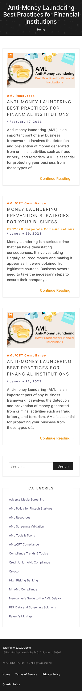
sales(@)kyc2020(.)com (17, 647)
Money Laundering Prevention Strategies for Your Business (38, 215)
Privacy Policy (51, 674)
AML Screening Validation (26, 526)
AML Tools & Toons (22, 535)
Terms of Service (26, 674)
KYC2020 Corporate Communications (41, 229)
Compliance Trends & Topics (28, 553)
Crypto (14, 571)
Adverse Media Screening (26, 499)
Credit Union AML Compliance (29, 562)
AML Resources (21, 95)
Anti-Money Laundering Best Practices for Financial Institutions (39, 108)
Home (41, 29)
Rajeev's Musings (21, 616)
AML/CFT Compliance (26, 203)
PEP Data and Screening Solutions (32, 607)
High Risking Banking (23, 580)
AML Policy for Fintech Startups (30, 508)
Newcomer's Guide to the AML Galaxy (35, 598)
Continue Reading (57, 178)
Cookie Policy (11, 684)
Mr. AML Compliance (23, 589)
